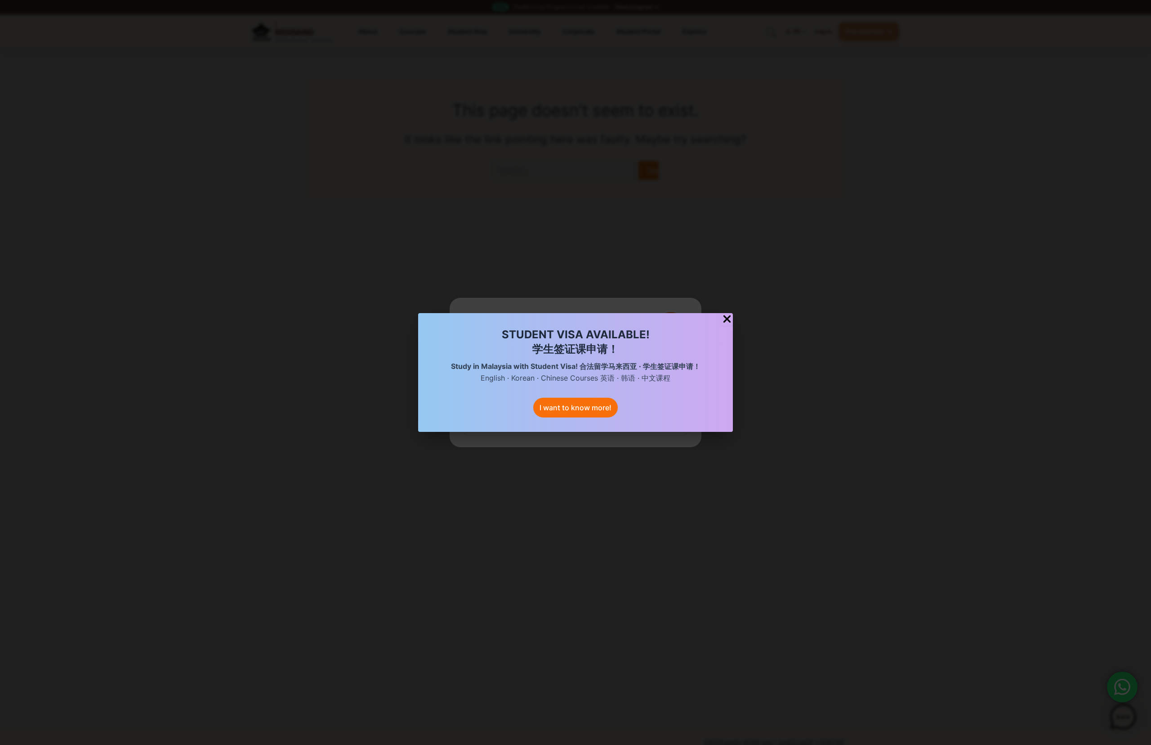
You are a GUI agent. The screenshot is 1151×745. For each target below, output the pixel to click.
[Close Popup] (727, 319)
